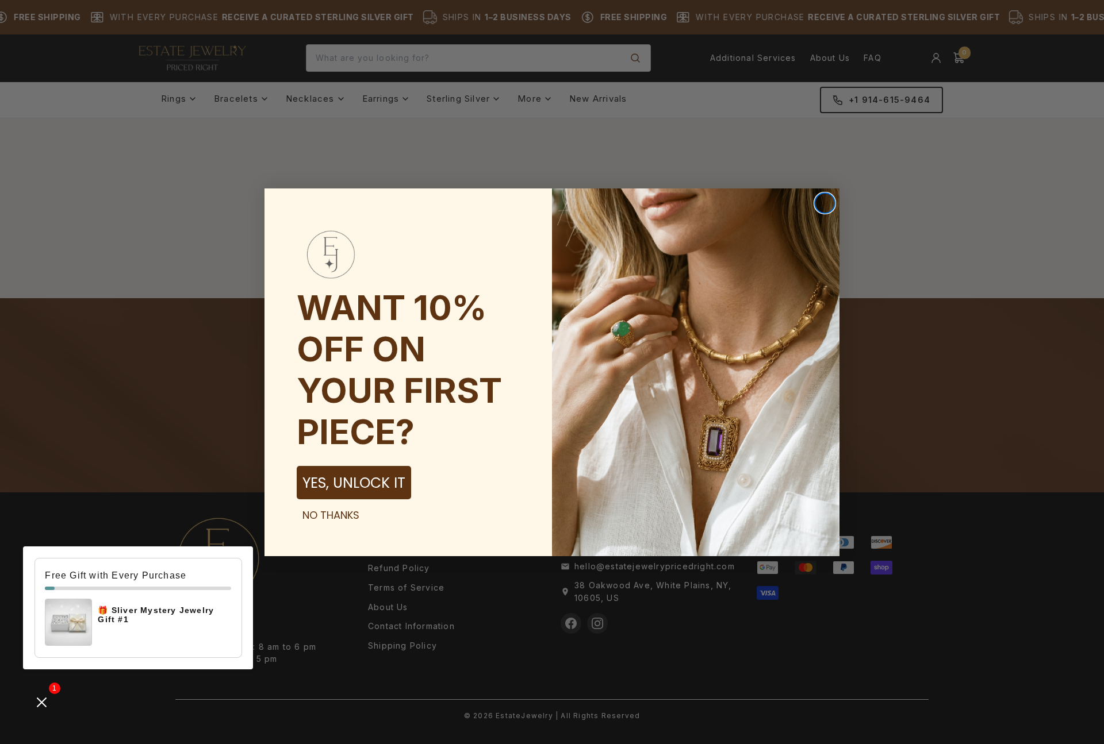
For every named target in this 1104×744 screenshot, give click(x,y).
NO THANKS (330, 515)
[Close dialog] (825, 203)
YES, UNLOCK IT (353, 483)
